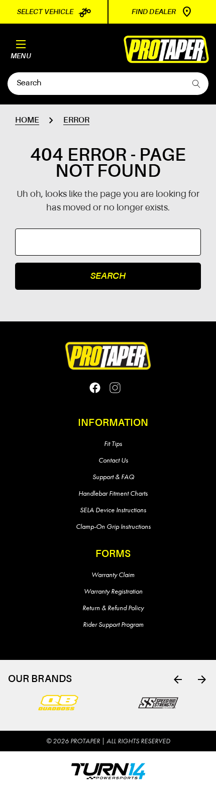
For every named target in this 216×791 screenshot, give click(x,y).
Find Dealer (154, 12)
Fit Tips (113, 443)
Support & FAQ (113, 476)
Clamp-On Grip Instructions (113, 526)
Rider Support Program (113, 624)
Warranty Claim (113, 574)
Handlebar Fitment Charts (113, 493)
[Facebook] (95, 388)
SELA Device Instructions (113, 509)
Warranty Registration (113, 591)
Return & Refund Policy (113, 607)
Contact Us (113, 460)
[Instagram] (115, 388)
